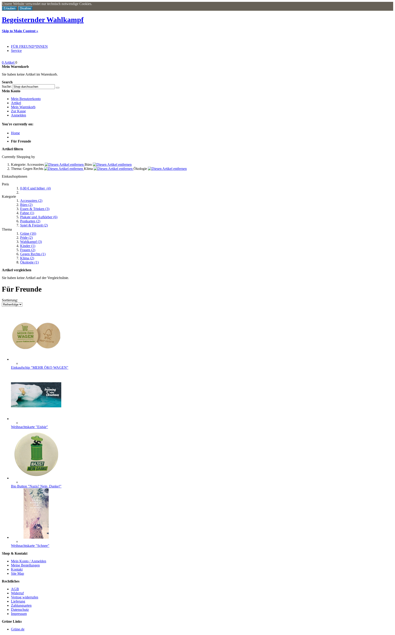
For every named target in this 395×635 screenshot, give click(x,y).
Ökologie (29, 262)
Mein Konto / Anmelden (28, 561)
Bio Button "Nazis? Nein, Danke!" (36, 486)
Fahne (27, 213)
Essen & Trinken (34, 209)
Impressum (19, 614)
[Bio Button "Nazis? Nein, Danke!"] (36, 478)
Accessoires (31, 201)
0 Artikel (8, 62)
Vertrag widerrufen (24, 597)
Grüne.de (17, 629)
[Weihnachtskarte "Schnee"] (36, 537)
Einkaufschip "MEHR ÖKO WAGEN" (39, 367)
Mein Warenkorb (23, 107)
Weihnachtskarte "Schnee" (30, 546)
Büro (26, 205)
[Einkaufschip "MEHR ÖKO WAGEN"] (36, 359)
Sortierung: (10, 300)
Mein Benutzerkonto (26, 99)
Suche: (7, 86)
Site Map (17, 573)
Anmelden (18, 115)
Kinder (27, 246)
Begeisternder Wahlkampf (43, 20)
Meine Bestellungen (25, 565)
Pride (26, 238)
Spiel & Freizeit (34, 225)
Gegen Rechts (32, 254)
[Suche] (57, 87)
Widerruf (17, 593)
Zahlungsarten (21, 605)
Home (15, 133)
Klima (27, 258)
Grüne (28, 233)
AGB (15, 589)
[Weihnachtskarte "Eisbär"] (36, 419)
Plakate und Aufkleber (38, 217)
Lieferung (18, 601)
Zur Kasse (18, 111)
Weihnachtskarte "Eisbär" (29, 427)
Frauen (27, 250)
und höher (35, 188)
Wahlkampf (31, 242)
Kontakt (17, 569)
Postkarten (30, 221)
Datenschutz (20, 609)
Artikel (16, 103)
